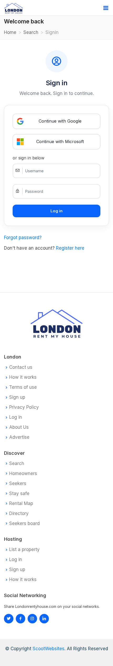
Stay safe (19, 493)
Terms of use (23, 387)
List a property (24, 549)
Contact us (20, 367)
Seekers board (24, 523)
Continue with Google (60, 121)
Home (10, 32)
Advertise (19, 437)
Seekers (17, 483)
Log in (15, 417)
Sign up (17, 397)
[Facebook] (20, 618)
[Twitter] (8, 618)
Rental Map (21, 503)
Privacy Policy (24, 407)
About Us (19, 427)
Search (30, 32)
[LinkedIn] (32, 618)
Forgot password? (23, 237)
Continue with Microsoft (60, 141)
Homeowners (23, 473)
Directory (19, 513)
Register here (70, 248)
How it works (23, 377)
